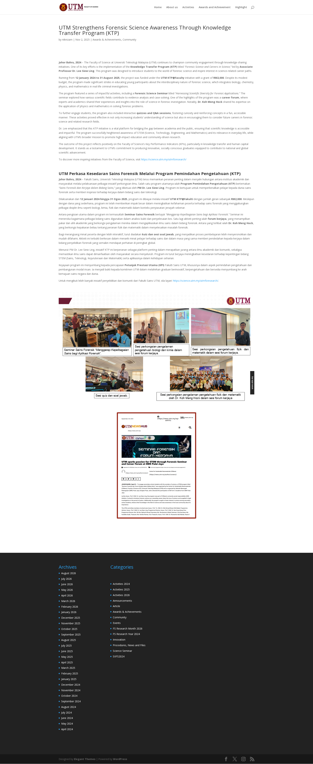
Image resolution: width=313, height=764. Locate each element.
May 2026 (67, 590)
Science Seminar (122, 651)
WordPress (120, 759)
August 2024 (68, 707)
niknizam (67, 39)
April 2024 (67, 729)
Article (116, 606)
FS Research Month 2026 (127, 628)
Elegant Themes (84, 759)
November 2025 (70, 623)
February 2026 (69, 606)
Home (158, 7)
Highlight (241, 7)
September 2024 (71, 701)
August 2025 (68, 640)
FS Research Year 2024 (126, 634)
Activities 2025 (121, 589)
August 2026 (68, 573)
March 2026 (68, 601)
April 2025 (67, 662)
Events (117, 623)
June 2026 (67, 584)
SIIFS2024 (118, 656)
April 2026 (67, 595)
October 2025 (69, 629)
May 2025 (67, 656)
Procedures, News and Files (129, 645)
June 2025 (67, 651)
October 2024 (69, 695)
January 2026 (68, 612)
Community (129, 39)
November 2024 (70, 690)
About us (172, 7)
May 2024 (67, 723)
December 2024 (70, 684)
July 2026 (66, 578)
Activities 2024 (121, 584)
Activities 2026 (121, 595)
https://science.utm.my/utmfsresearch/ (163, 159)
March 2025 (68, 668)
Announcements (122, 600)
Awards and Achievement (215, 7)
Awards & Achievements (107, 39)
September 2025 (71, 634)
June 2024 (67, 718)
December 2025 (70, 617)
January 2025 (68, 679)
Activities (188, 7)
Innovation (119, 639)
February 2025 (69, 673)
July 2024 (66, 712)
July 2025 (66, 645)
